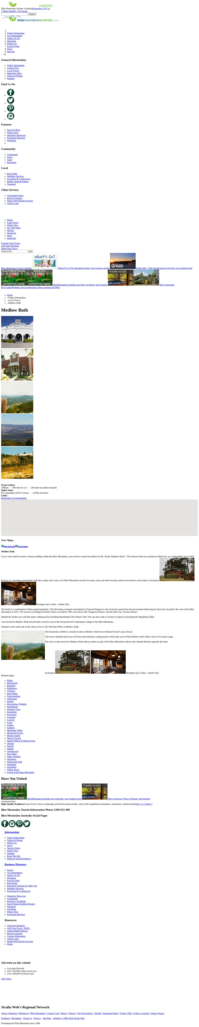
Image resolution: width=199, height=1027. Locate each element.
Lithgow (11, 727)
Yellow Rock (13, 769)
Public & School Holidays (19, 858)
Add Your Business (10, 246)
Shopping (11, 41)
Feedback (5, 1018)
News (9, 49)
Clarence (11, 691)
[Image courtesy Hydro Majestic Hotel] (17, 347)
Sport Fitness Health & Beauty (21, 904)
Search (10, 870)
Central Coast (53, 1013)
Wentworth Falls (14, 762)
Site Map (47, 1018)
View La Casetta (144, 804)
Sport (9, 160)
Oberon (10, 743)
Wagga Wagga (157, 1013)
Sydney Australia (141, 1013)
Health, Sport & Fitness (18, 181)
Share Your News (9, 248)
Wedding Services (15, 176)
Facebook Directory (16, 138)
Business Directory (15, 864)
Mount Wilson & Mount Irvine (21, 741)
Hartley (10, 701)
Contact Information (16, 936)
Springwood (12, 751)
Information (11, 832)
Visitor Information (15, 33)
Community (12, 154)
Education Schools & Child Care (22, 886)
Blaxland (11, 685)
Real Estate (12, 173)
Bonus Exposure (14, 198)
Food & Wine (13, 46)
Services (11, 51)
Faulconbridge (13, 696)
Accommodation (14, 36)
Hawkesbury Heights (17, 704)
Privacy (37, 1018)
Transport (11, 184)
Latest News (13, 222)
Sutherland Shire (110, 1013)
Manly (64, 1013)
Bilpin (10, 680)
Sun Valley (12, 754)
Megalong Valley (15, 730)
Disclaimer (16, 1018)
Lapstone (11, 717)
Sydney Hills (126, 1013)
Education (11, 162)
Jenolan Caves (13, 709)
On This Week (13, 228)
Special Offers (13, 130)
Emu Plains (12, 693)
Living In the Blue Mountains (20, 772)
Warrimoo (11, 759)
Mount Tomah (13, 735)
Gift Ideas (11, 140)
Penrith (10, 746)
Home (10, 220)
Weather (11, 78)
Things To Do (13, 38)
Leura (9, 722)
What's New (12, 132)
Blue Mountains (37, 1013)
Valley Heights (14, 756)
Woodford (11, 767)
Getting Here (13, 68)
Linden (10, 725)
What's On (12, 43)
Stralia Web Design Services (20, 201)
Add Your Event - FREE (18, 928)
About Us (27, 1018)
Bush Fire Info (13, 856)
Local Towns (13, 70)
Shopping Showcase (16, 135)
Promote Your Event (10, 243)
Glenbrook (12, 699)
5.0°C (25, 9)
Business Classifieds (16, 901)
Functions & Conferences (18, 179)
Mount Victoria (14, 738)
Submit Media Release (17, 931)
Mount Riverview (15, 733)
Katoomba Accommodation (14, 498)
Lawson (10, 720)
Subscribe (11, 238)
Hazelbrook (12, 706)
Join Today (6, 979)
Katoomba (12, 712)
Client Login (13, 203)
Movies (10, 230)
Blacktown (24, 1013)
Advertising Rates (15, 195)
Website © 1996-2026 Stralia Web (68, 1018)
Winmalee (11, 764)
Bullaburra (12, 688)
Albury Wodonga (9, 1013)
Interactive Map (14, 73)
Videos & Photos (15, 76)
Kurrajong (11, 714)
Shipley (10, 748)
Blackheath (12, 683)
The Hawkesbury (85, 1013)
